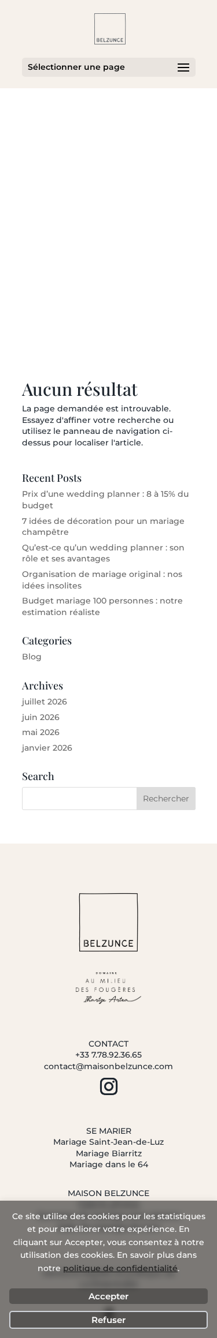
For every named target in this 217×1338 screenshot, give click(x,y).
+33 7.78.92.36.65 (108, 1055)
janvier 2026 (47, 748)
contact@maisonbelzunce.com (108, 1066)
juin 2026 (41, 717)
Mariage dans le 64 (108, 1164)
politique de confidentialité (120, 1268)
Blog (32, 656)
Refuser (108, 1319)
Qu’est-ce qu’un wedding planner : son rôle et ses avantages (103, 553)
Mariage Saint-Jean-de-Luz (108, 1142)
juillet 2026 (44, 701)
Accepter (108, 1296)
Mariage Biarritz (109, 1153)
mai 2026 (41, 732)
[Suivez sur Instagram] (108, 1086)
